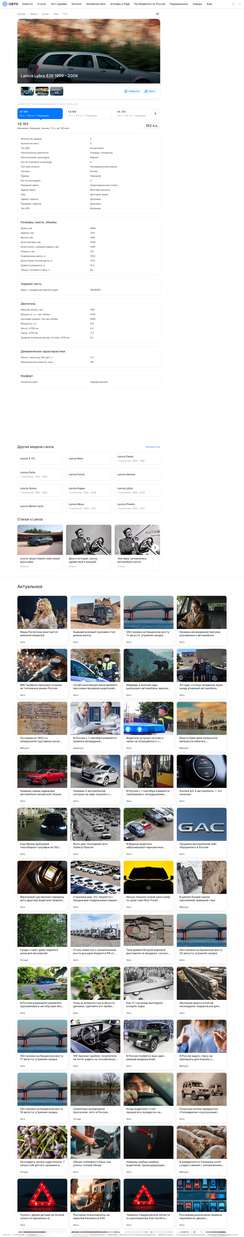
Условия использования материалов (137, 1234)
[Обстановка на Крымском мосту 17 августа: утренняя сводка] (42, 1044)
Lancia (45, 13)
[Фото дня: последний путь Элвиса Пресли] (95, 832)
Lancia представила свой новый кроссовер (40, 560)
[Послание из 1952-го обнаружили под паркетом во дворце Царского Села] (42, 726)
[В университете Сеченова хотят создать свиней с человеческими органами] (202, 1150)
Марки (33, 13)
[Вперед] (155, 113)
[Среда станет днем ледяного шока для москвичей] (42, 938)
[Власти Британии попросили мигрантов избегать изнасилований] (202, 726)
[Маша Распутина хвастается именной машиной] (42, 620)
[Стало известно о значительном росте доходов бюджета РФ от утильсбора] (95, 938)
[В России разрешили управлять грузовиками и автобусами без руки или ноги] (42, 991)
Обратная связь (165, 1234)
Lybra (56, 13)
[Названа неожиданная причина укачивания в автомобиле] (202, 620)
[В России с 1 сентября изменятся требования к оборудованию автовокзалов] (148, 779)
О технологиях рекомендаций (190, 1234)
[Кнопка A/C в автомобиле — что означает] (202, 779)
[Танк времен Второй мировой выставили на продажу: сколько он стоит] (148, 938)
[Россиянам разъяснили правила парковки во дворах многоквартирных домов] (202, 1203)
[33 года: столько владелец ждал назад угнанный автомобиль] (202, 673)
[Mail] (5, 4)
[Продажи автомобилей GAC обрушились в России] (202, 832)
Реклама (31, 1234)
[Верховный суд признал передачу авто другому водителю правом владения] (42, 885)
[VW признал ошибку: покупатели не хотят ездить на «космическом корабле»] (95, 1044)
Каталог (21, 13)
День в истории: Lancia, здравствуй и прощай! (83, 560)
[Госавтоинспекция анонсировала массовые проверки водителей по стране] (95, 673)
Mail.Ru (6, 1234)
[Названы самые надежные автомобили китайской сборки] (42, 779)
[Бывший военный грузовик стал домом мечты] (95, 620)
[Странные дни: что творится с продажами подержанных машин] (95, 885)
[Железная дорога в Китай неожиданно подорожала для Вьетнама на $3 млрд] (202, 991)
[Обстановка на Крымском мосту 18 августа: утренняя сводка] (42, 1097)
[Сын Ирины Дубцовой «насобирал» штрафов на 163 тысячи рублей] (42, 832)
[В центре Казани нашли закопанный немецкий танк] (202, 885)
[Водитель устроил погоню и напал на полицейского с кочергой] (148, 726)
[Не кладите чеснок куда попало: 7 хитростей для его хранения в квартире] (42, 1150)
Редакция (112, 1234)
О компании (18, 1234)
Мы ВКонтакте (98, 1234)
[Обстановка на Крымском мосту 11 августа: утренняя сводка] (148, 620)
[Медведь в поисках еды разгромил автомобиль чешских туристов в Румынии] (148, 673)
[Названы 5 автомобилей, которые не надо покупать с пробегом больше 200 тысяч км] (95, 779)
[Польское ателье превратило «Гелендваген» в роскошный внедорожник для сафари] (202, 1097)
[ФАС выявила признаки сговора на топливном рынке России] (42, 673)
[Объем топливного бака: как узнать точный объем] (95, 1150)
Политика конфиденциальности (222, 1234)
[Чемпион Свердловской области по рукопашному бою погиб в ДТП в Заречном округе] (148, 1203)
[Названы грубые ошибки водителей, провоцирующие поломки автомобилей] (148, 1150)
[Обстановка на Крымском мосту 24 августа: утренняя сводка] (202, 938)
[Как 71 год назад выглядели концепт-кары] (148, 991)
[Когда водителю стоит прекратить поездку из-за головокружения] (148, 1097)
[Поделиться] (157, 13)
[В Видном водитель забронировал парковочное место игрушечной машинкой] (148, 832)
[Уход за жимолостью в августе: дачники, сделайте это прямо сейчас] (95, 991)
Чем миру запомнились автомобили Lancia (132, 560)
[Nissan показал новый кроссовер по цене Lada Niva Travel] (148, 885)
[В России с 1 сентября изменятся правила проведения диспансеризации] (95, 726)
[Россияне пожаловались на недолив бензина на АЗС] (95, 1203)
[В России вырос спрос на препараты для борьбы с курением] (202, 1044)
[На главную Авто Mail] (12, 4)
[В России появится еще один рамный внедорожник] (148, 1044)
